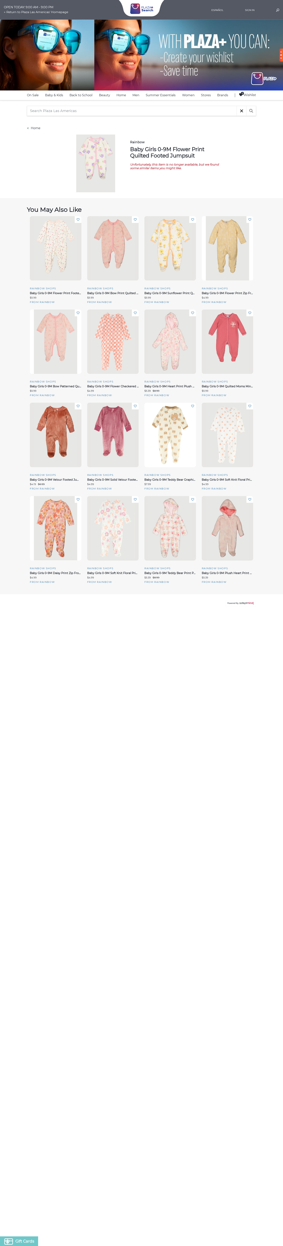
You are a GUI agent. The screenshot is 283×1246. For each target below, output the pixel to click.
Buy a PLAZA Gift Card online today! (175, 650)
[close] (212, 572)
